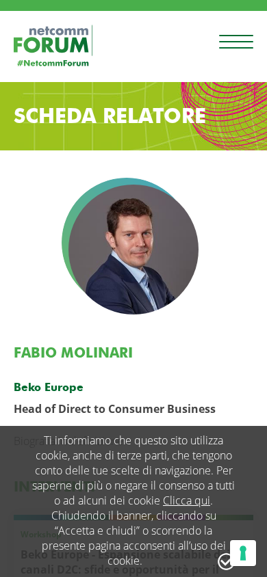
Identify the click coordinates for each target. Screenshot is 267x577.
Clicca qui (186, 500)
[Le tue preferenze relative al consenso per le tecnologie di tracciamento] (243, 553)
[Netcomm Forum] (53, 45)
